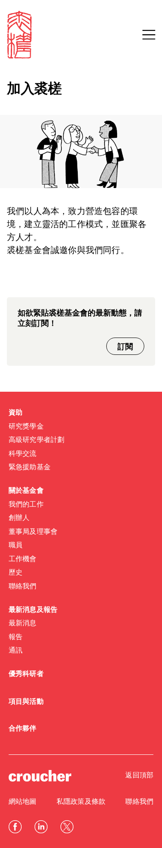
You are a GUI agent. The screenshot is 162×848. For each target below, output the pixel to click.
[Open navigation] (148, 34)
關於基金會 (26, 490)
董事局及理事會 (33, 532)
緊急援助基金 (30, 467)
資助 (15, 412)
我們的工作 (26, 504)
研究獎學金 (26, 426)
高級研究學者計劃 (36, 440)
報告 (15, 637)
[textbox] (81, 231)
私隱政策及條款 (81, 802)
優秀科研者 (26, 674)
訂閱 (125, 347)
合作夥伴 (23, 728)
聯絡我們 (23, 586)
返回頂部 (139, 775)
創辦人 (19, 518)
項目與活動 (26, 702)
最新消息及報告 (33, 610)
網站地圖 (23, 802)
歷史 (15, 572)
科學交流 (23, 454)
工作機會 (23, 559)
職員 (15, 545)
